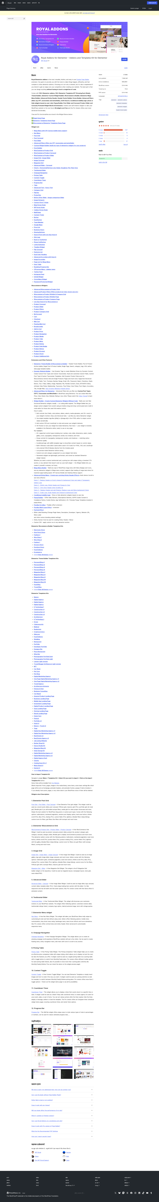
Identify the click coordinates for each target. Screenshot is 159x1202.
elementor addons (122, 100)
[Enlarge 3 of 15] (92, 1026)
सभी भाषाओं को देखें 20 (123, 96)
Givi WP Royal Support (42, 1160)
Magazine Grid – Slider (38, 868)
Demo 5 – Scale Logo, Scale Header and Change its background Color (55, 492)
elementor (113, 100)
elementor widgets (122, 106)
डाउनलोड (124, 59)
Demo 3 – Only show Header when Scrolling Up (48, 487)
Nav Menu (34, 916)
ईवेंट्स (96, 1180)
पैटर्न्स (37, 1185)
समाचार (8, 1180)
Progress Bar (35, 1012)
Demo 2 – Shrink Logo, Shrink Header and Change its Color (52, 485)
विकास (56, 68)
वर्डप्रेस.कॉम (128, 1177)
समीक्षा (41, 68)
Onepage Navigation (37, 936)
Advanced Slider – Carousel (39, 883)
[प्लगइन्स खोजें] (24, 18)
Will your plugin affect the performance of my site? (46, 1110)
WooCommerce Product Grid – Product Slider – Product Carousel (51, 829)
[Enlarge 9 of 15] (92, 1049)
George (68, 1152)
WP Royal (44, 61)
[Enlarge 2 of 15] (70, 1026)
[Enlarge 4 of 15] (49, 1037)
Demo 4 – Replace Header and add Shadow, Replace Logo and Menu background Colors (61, 490)
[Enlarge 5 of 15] (70, 1037)
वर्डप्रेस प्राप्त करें (152, 3)
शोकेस (37, 1177)
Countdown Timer (36, 992)
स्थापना (49, 68)
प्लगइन (37, 1183)
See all (126, 144)
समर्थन (126, 68)
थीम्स (37, 1180)
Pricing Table (35, 952)
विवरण (34, 68)
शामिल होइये (97, 1177)
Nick (67, 1156)
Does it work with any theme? (40, 1105)
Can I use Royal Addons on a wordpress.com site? (46, 1121)
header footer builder (121, 110)
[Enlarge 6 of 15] (92, 1037)
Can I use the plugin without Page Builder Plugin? (46, 1095)
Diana (36, 1156)
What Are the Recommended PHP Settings (44, 1131)
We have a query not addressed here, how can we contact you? (51, 1089)
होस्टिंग (8, 1183)
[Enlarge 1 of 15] (49, 1026)
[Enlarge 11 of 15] (70, 1060)
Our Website (55, 783)
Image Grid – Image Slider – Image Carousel (44, 855)
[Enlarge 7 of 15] (49, 1049)
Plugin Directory (11, 8)
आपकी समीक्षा (102, 144)
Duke (67, 1160)
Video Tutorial (83, 396)
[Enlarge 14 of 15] (70, 1071)
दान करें (97, 1183)
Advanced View (103, 115)
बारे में (8, 1177)
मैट (126, 1180)
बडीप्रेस (127, 1185)
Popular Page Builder (82, 79)
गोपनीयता (9, 1185)
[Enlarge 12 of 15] (92, 1060)
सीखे (66, 1177)
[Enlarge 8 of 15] (70, 1049)
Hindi (23, 1193)
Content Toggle (36, 974)
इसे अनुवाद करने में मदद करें (89, 13)
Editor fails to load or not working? (42, 1100)
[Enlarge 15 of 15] (92, 1071)
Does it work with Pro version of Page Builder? (45, 1126)
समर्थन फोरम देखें (103, 162)
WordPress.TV (70, 1185)
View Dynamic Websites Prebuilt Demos (57, 388)
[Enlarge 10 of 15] (49, 1060)
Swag (97, 1185)
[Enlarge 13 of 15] (49, 1071)
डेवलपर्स (67, 1183)
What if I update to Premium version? (42, 1115)
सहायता (67, 1180)
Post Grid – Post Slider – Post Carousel (43, 804)
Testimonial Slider (36, 901)
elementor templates (122, 103)
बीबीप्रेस (127, 1183)
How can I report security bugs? (41, 1136)
